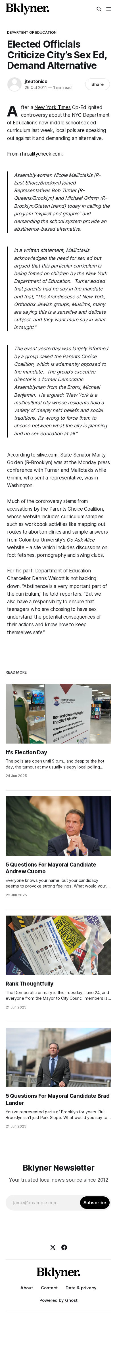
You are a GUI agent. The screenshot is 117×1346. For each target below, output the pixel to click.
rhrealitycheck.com (41, 154)
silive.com (47, 455)
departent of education (32, 32)
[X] (53, 1247)
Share (97, 84)
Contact (49, 1287)
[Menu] (108, 9)
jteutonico (36, 81)
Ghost (71, 1300)
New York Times (52, 107)
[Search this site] (99, 9)
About (26, 1287)
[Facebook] (64, 1247)
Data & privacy (81, 1287)
